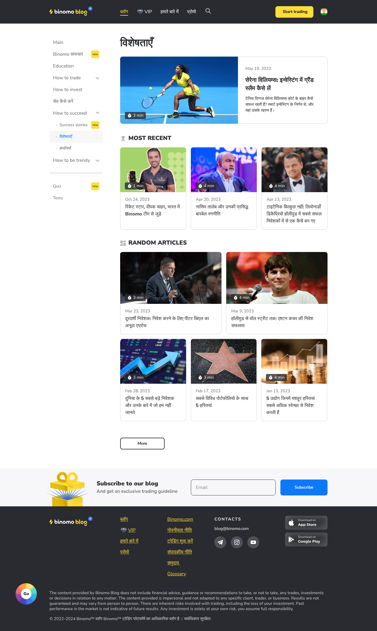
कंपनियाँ (65, 148)
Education (63, 66)
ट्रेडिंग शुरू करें (180, 541)
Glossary (176, 574)
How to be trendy (71, 160)
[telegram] (220, 542)
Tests (58, 198)
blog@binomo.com (231, 528)
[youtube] (253, 542)
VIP (148, 12)
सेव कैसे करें (63, 101)
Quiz (57, 186)
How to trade (67, 78)
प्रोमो (191, 12)
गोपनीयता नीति (179, 530)
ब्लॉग (124, 12)
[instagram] (237, 542)
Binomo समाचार (68, 54)
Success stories (73, 125)
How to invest (67, 89)
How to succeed (70, 113)
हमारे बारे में (170, 12)
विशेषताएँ (65, 136)
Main (58, 42)
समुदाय (173, 563)
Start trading (295, 11)
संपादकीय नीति (179, 552)
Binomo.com (180, 519)
